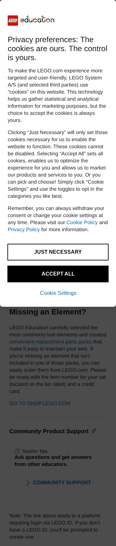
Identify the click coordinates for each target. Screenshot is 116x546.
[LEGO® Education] (31, 20)
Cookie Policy (82, 222)
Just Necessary (58, 252)
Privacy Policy (24, 229)
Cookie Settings (58, 293)
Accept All (58, 274)
